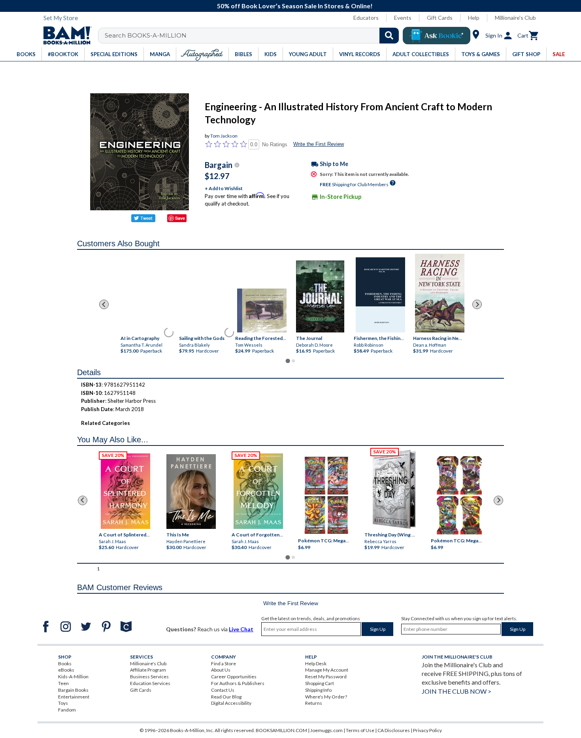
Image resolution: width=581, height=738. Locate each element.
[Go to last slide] (104, 304)
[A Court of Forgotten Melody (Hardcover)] (258, 491)
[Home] (65, 35)
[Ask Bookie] (436, 35)
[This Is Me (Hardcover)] (190, 491)
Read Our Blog (226, 697)
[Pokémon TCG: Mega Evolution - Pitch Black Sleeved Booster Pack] (459, 495)
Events (402, 17)
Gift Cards (440, 17)
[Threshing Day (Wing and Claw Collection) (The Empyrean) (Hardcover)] (394, 489)
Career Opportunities (234, 676)
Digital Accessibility (231, 703)
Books (65, 663)
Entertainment (73, 697)
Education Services (150, 683)
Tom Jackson (224, 136)
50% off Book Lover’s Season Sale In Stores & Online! (295, 5)
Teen (63, 683)
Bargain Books (73, 690)
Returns (313, 703)
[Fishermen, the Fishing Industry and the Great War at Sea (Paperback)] (380, 294)
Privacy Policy (427, 730)
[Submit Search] (389, 35)
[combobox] (253, 35)
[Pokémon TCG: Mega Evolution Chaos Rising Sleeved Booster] (326, 495)
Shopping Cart (319, 683)
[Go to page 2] (293, 360)
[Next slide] (477, 304)
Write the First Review (318, 144)
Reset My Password (326, 676)
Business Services (149, 676)
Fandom (67, 710)
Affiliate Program (148, 670)
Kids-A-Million (73, 676)
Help (473, 17)
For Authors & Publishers (237, 683)
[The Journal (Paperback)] (320, 296)
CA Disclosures (393, 730)
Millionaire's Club (515, 17)
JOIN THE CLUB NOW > (456, 691)
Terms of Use (360, 730)
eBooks (66, 670)
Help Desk (315, 663)
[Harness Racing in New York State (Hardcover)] (439, 293)
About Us (220, 670)
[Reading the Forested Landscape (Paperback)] (262, 310)
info (237, 165)
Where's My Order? (326, 697)
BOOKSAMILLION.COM (281, 730)
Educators (366, 17)
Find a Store (223, 663)
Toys (63, 703)
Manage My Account (326, 670)
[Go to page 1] (287, 361)
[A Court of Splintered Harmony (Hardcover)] (125, 491)
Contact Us (222, 690)
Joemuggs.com (326, 730)
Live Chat (241, 629)
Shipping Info (318, 690)
